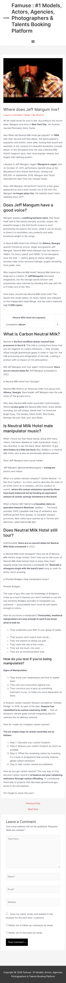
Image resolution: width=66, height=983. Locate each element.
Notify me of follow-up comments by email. (31, 925)
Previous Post (33, 803)
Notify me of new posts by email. (26, 932)
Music (28, 115)
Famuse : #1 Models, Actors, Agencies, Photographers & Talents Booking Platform (37, 18)
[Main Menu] (32, 42)
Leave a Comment (12, 115)
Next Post (33, 809)
